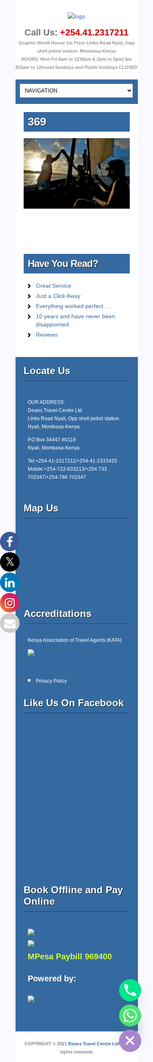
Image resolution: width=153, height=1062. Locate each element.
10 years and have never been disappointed (75, 320)
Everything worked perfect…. (73, 306)
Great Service (53, 285)
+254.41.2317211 (94, 32)
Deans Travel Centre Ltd (94, 1043)
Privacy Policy (51, 681)
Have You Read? (63, 263)
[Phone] (130, 990)
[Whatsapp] (130, 1016)
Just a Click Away (58, 296)
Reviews (47, 334)
